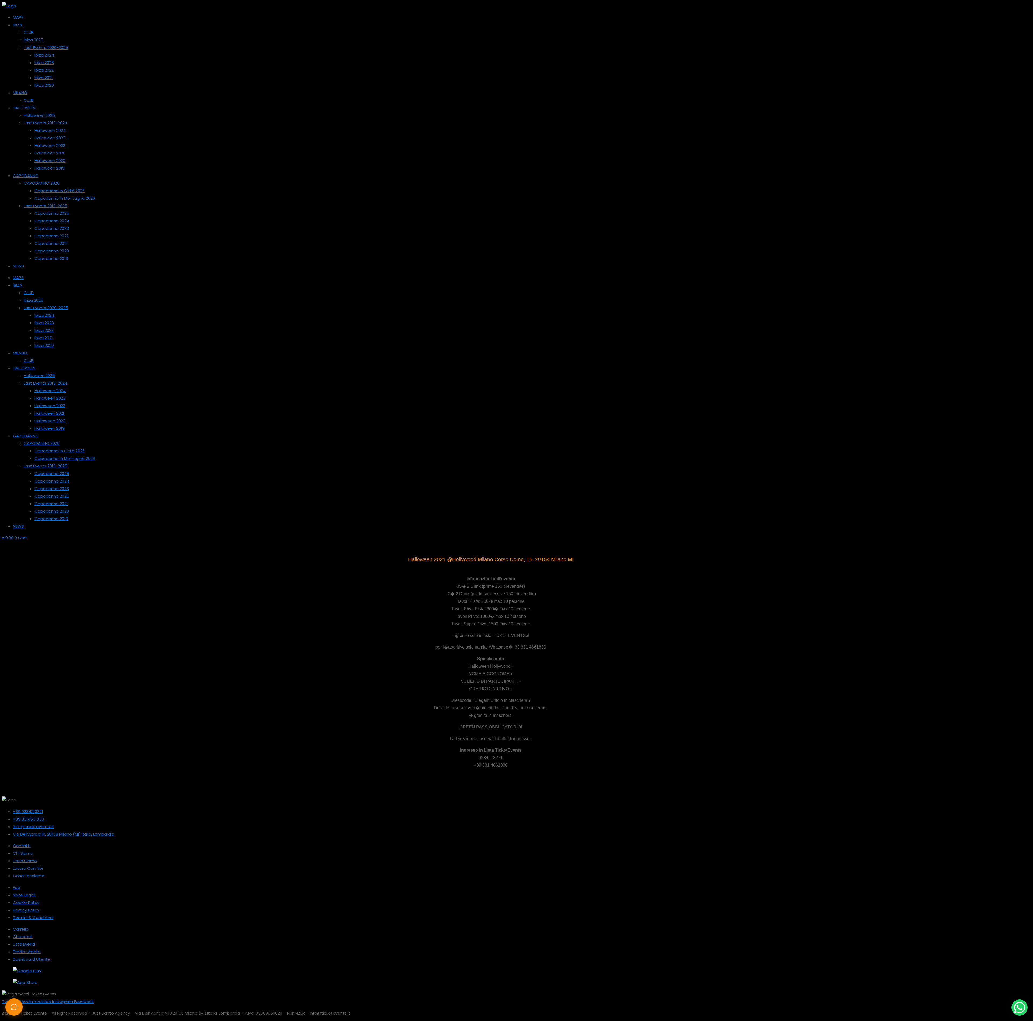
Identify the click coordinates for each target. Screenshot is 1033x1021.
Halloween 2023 (49, 138)
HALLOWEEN (24, 108)
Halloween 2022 (49, 145)
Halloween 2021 (49, 153)
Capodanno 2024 (51, 221)
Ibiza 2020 (44, 85)
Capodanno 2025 (51, 213)
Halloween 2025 (39, 115)
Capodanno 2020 (51, 251)
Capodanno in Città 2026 (59, 190)
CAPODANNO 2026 (41, 183)
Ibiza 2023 (44, 62)
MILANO (20, 93)
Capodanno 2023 (51, 228)
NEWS (18, 266)
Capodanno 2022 (51, 236)
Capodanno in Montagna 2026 (64, 198)
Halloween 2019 (49, 168)
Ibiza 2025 (33, 40)
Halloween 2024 (50, 130)
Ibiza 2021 (43, 77)
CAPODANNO (25, 175)
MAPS (18, 17)
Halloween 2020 (49, 160)
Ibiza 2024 (44, 55)
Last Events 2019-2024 (45, 123)
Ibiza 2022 (44, 70)
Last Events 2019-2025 (45, 206)
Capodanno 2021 (51, 243)
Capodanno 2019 (51, 258)
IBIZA (17, 25)
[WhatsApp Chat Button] (1019, 1007)
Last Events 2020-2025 (46, 47)
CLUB (29, 32)
